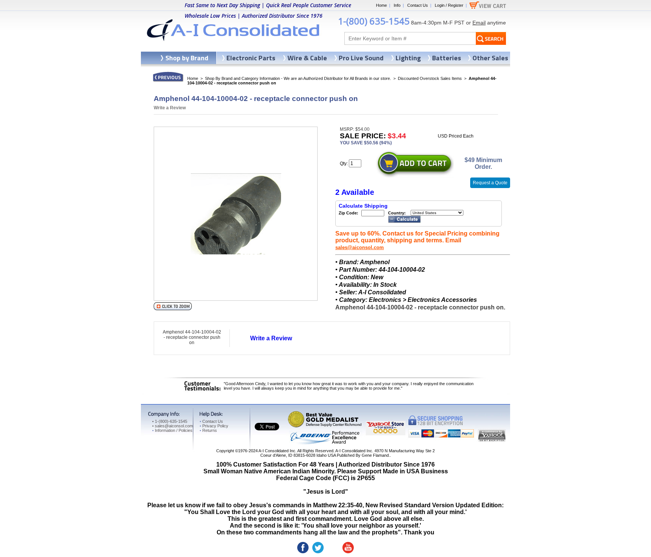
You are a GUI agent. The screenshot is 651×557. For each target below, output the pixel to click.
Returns (208, 430)
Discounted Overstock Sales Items (430, 78)
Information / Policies (172, 430)
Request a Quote (490, 182)
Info (397, 5)
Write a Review (170, 107)
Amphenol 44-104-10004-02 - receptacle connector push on (192, 337)
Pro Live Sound (361, 58)
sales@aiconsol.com (359, 247)
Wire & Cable (307, 58)
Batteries (446, 58)
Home (381, 5)
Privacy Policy (214, 426)
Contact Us (417, 5)
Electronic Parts (250, 58)
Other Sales (490, 58)
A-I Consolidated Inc (276, 450)
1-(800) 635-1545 (374, 21)
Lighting (408, 58)
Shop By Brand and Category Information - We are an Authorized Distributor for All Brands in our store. (298, 78)
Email (479, 23)
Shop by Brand (186, 58)
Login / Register (449, 5)
